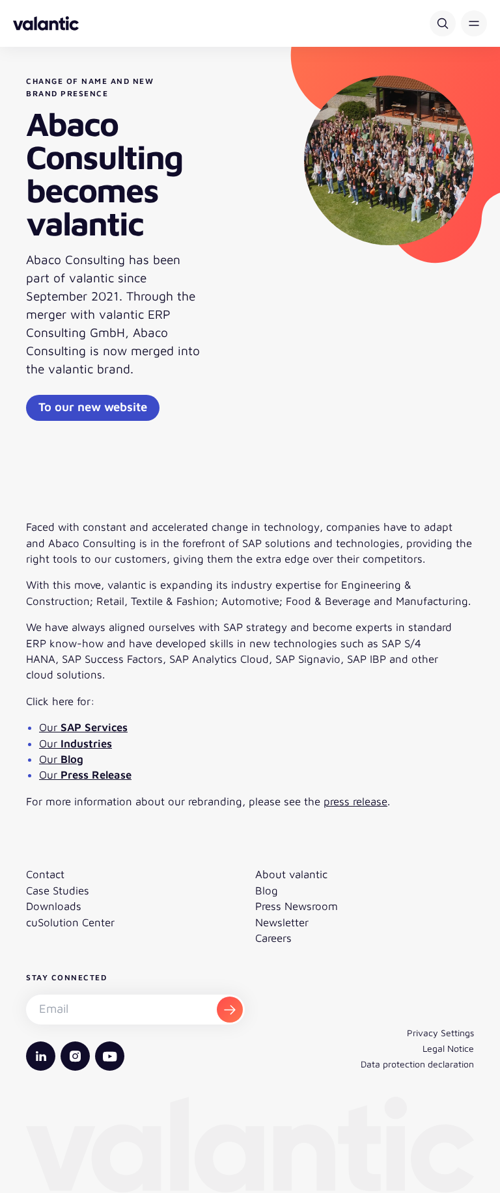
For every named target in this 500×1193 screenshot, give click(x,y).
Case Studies (57, 890)
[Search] (443, 23)
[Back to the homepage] (46, 23)
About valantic (291, 874)
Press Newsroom (296, 906)
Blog (266, 890)
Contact (45, 874)
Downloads (53, 906)
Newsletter (282, 922)
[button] (474, 23)
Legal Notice (448, 1048)
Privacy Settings (440, 1032)
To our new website (92, 406)
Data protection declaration (417, 1063)
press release (355, 801)
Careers (273, 938)
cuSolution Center (70, 922)
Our (83, 727)
